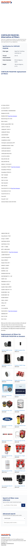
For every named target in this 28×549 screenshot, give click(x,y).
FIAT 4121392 (4, 180)
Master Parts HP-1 (5, 262)
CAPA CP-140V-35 (5, 126)
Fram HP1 (3, 196)
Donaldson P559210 (6, 172)
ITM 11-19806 (4, 246)
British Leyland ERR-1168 (7, 124)
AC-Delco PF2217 (5, 108)
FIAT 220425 (4, 177)
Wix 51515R (4, 316)
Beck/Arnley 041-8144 (6, 118)
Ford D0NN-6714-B (6, 191)
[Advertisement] (14, 19)
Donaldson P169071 (6, 167)
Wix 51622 (3, 319)
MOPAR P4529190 (5, 273)
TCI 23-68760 (4, 308)
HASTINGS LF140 (5, 244)
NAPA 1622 (4, 278)
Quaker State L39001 (6, 287)
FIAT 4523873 (4, 183)
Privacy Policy (3, 544)
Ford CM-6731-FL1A (6, 188)
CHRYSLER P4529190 (6, 153)
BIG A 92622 (4, 121)
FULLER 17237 (4, 199)
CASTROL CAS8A (5, 137)
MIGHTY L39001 (5, 265)
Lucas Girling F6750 (6, 257)
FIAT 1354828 (4, 175)
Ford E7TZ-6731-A (5, 193)
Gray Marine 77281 (6, 236)
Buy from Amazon (12, 116)
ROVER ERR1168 (5, 295)
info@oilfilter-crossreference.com (7, 543)
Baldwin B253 (4, 116)
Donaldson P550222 (6, 169)
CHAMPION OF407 (5, 140)
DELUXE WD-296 (5, 159)
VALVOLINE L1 (4, 311)
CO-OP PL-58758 (5, 156)
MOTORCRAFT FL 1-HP (6, 276)
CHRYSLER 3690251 (6, 151)
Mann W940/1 (4, 260)
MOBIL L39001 (5, 268)
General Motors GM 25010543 (8, 201)
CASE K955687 (4, 134)
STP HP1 (3, 305)
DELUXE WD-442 (5, 161)
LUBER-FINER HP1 (5, 254)
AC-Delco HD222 (5, 105)
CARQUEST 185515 (5, 129)
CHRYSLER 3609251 (6, 148)
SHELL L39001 (4, 300)
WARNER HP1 (4, 313)
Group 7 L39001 (5, 238)
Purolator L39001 (5, 284)
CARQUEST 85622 (5, 132)
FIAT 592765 (4, 185)
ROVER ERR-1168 (5, 292)
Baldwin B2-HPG (5, 113)
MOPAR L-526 (4, 270)
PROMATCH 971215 (6, 281)
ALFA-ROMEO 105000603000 (8, 110)
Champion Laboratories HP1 (8, 142)
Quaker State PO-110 (6, 289)
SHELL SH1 (3, 303)
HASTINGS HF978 (5, 241)
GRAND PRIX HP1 (5, 233)
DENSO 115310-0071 (6, 164)
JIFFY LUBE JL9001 (5, 249)
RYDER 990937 (4, 297)
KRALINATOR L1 (5, 252)
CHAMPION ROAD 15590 (7, 145)
